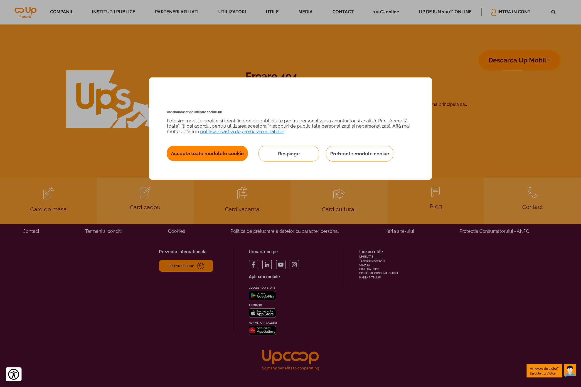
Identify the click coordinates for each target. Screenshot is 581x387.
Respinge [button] (289, 153)
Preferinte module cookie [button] (359, 153)
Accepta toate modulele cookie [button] (207, 153)
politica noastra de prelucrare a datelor (242, 131)
